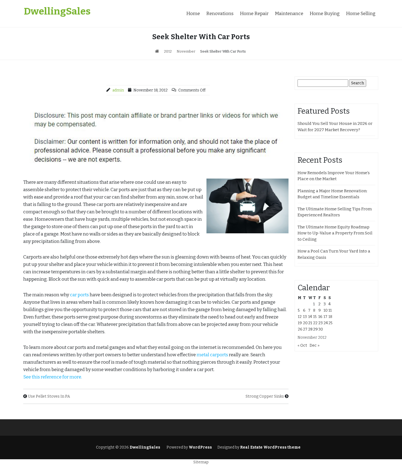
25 (330, 323)
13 (305, 316)
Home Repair (254, 13)
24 (326, 323)
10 (326, 310)
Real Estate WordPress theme (270, 447)
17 (325, 316)
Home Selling (360, 13)
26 (300, 329)
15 (315, 316)
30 (320, 329)
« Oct (302, 345)
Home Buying (325, 13)
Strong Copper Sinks (265, 396)
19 (300, 323)
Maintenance (289, 13)
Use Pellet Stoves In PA (49, 396)
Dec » (314, 345)
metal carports (212, 355)
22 (315, 323)
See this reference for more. (52, 377)
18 (330, 316)
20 (305, 323)
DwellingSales (57, 11)
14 (310, 316)
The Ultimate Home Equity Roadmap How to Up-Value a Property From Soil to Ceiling (335, 233)
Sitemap (201, 462)
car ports (79, 295)
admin (118, 90)
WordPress (200, 447)
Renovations (220, 13)
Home (193, 13)
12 (300, 316)
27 (305, 329)
